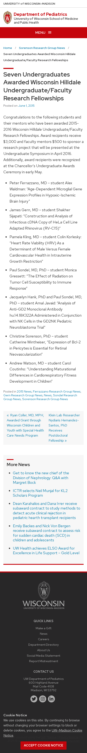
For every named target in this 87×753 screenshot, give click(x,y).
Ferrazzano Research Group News (56, 391)
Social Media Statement (43, 655)
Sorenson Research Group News (45, 399)
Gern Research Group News (22, 395)
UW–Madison (29, 3)
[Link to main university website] (43, 610)
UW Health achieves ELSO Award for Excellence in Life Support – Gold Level (46, 550)
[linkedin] (51, 699)
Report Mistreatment (43, 661)
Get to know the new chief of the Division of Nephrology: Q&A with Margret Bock (41, 478)
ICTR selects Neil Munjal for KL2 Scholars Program (40, 493)
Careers (43, 639)
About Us (43, 650)
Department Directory (43, 645)
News (48, 395)
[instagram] (42, 699)
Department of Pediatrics (40, 14)
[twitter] (34, 699)
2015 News (24, 391)
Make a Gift (43, 628)
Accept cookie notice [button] (43, 745)
